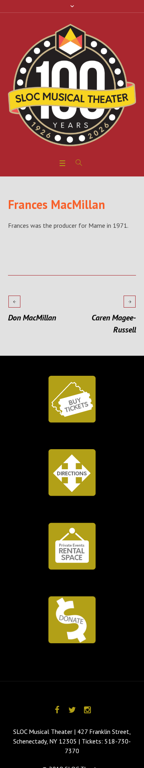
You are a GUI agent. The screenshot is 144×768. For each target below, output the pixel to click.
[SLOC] (72, 85)
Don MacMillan (32, 317)
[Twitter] (72, 710)
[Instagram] (87, 710)
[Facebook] (57, 710)
